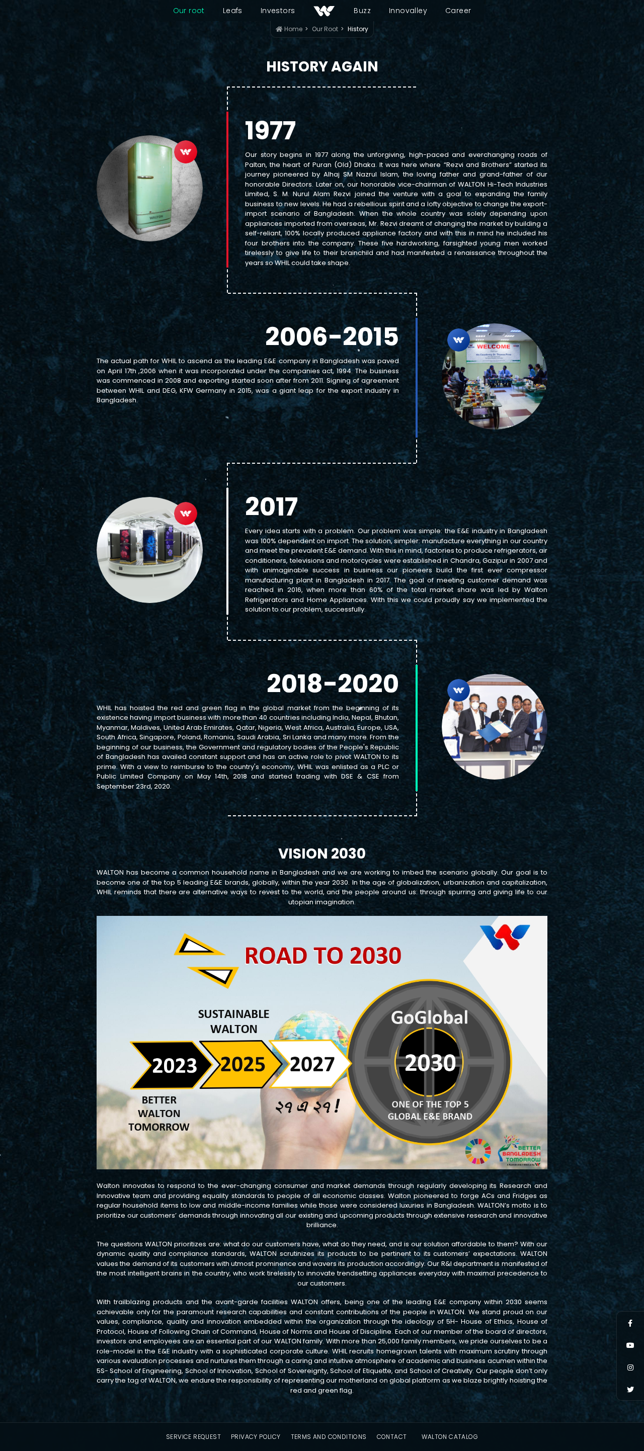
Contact (392, 1436)
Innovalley (408, 11)
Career (458, 11)
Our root (189, 11)
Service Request (193, 1436)
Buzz (362, 11)
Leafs (233, 11)
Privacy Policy (256, 1436)
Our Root (325, 29)
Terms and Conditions (329, 1436)
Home (292, 29)
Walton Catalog (450, 1436)
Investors (278, 11)
